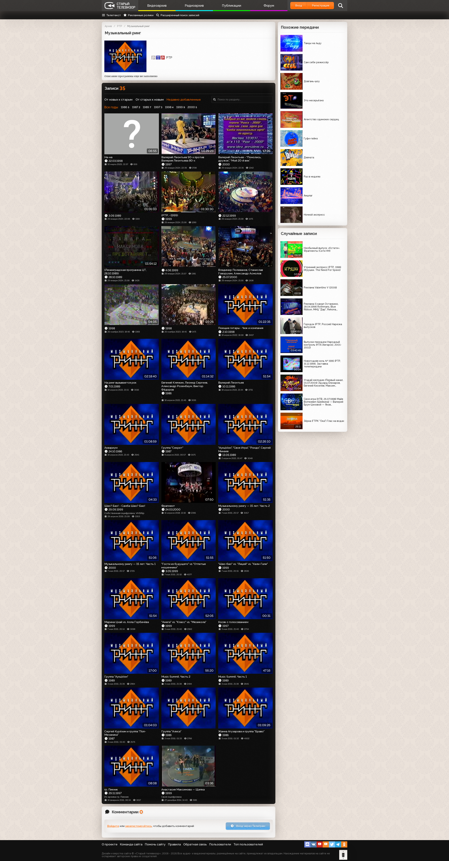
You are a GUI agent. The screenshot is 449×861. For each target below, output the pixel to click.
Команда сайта (131, 844)
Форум (269, 5)
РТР (119, 26)
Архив (108, 26)
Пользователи (220, 844)
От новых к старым (118, 99)
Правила (174, 844)
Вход (298, 5)
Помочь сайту (155, 844)
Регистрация (320, 5)
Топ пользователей (248, 844)
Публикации (231, 5)
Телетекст (113, 15)
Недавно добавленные (184, 99)
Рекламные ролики (140, 15)
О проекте (110, 844)
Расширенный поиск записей (179, 15)
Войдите (113, 826)
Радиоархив (194, 5)
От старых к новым (150, 99)
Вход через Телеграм (250, 826)
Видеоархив (157, 5)
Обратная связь (195, 844)
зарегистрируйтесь (138, 826)
